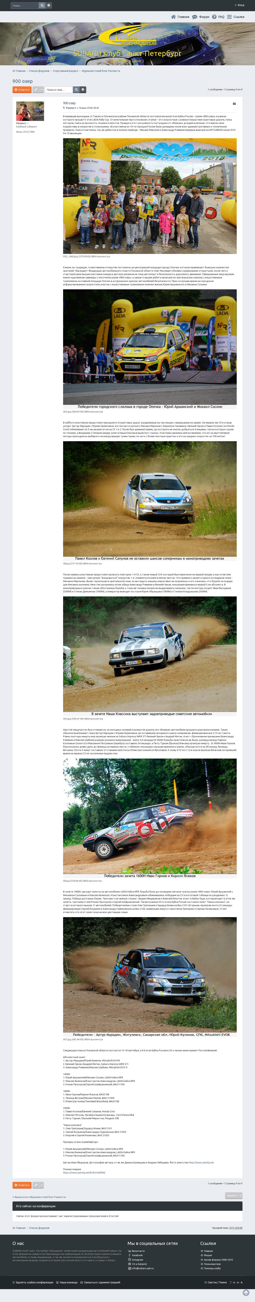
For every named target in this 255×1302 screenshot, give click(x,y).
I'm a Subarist (139, 1264)
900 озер (23, 81)
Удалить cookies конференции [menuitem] (34, 1282)
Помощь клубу (212, 1268)
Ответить (24, 89)
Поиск (42, 5)
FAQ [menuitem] (224, 16)
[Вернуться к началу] (246, 1292)
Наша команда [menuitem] (68, 1282)
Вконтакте (138, 1251)
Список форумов (39, 1227)
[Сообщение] (64, 108)
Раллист (21, 123)
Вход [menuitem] (241, 5)
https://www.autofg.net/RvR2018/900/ (84, 1172)
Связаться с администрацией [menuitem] (102, 1282)
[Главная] (127, 43)
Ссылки (239, 16)
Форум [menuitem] (207, 16)
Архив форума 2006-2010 (218, 1259)
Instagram (137, 1259)
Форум (208, 1255)
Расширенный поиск (48, 5)
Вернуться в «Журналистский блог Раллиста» (40, 1197)
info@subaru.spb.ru (143, 1268)
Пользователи (212, 1264)
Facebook (137, 1255)
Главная (186, 16)
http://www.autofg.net (201, 1162)
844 (32, 131)
